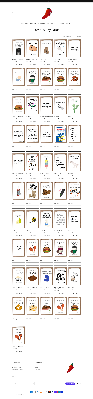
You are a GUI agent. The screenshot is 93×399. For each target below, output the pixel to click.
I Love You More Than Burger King (74, 316)
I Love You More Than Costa (59, 258)
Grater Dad (14, 201)
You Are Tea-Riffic (71, 287)
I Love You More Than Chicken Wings (74, 87)
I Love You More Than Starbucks (32, 87)
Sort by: (63, 36)
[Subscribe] (33, 383)
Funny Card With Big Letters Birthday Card (59, 288)
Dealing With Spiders (57, 173)
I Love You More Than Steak (45, 316)
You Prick (69, 116)
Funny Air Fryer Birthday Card (17, 59)
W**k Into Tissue (57, 59)
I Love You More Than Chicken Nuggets (17, 317)
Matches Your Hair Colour (58, 230)
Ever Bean (41, 201)
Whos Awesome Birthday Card (31, 59)
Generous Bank (70, 144)
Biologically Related (15, 144)
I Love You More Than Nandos (17, 346)
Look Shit (69, 230)
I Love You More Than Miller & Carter (46, 87)
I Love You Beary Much (30, 201)
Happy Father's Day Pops (44, 173)
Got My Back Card (43, 59)
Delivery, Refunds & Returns (17, 369)
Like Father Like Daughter (72, 59)
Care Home (28, 144)
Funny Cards (37, 369)
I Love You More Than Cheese (31, 316)
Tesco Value (56, 144)
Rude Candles (37, 367)
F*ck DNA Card (28, 116)
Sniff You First (42, 230)
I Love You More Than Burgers (17, 116)
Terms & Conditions (16, 374)
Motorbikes (70, 201)
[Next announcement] (80, 1)
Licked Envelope (15, 258)
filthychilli (16, 394)
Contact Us (14, 376)
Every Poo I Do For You (16, 87)
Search (13, 365)
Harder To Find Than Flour (44, 287)
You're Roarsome (71, 173)
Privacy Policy (14, 372)
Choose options (18, 64)
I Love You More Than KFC (30, 258)
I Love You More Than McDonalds (60, 87)
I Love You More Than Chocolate (32, 287)
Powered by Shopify (21, 394)
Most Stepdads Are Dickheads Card (46, 116)
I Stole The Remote (57, 201)
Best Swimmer (56, 116)
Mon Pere (13, 230)
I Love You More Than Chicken (59, 316)
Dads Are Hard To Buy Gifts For (17, 173)
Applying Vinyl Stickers (16, 367)
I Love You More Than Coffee (73, 258)
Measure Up (28, 230)
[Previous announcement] (12, 1)
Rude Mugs (37, 365)
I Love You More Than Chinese (17, 287)
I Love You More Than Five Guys (45, 258)
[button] (13, 12)
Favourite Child (28, 173)
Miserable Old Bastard (44, 144)
